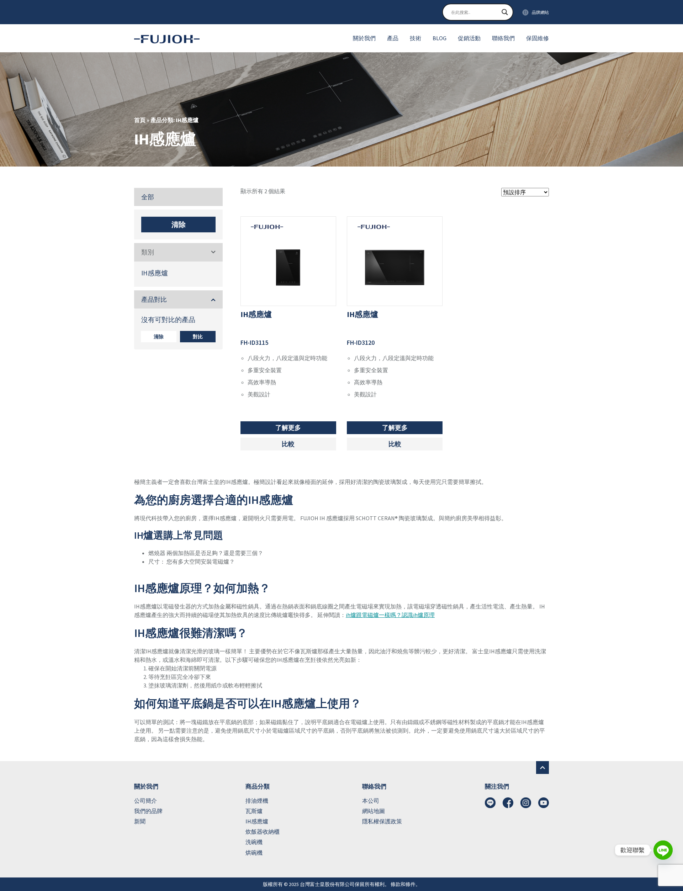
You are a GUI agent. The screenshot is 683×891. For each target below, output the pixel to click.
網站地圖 (373, 810)
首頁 (139, 119)
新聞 (139, 821)
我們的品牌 (148, 810)
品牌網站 (540, 12)
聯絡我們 (503, 38)
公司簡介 (145, 800)
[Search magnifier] (505, 12)
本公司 (370, 800)
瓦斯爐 (254, 810)
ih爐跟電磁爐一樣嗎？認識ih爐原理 (390, 614)
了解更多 (288, 427)
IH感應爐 (154, 273)
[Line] (663, 850)
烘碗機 (254, 852)
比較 (288, 444)
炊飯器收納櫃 (262, 831)
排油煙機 (256, 800)
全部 (147, 197)
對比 (198, 336)
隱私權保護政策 (382, 821)
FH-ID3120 (361, 342)
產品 (392, 38)
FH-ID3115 (254, 342)
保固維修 (537, 38)
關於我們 (364, 38)
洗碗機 (254, 841)
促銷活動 (469, 38)
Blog (439, 38)
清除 (178, 224)
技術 (415, 38)
